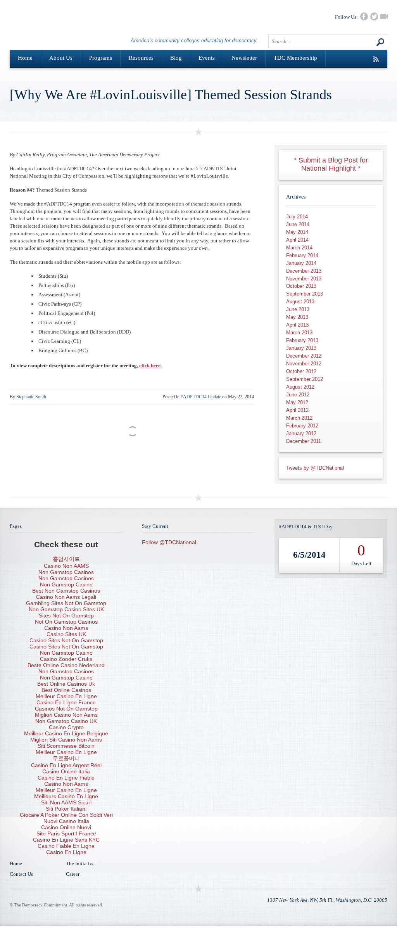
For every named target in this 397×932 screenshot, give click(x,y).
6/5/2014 (309, 555)
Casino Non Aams (66, 628)
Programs (100, 58)
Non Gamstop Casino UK (66, 721)
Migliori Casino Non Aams (66, 715)
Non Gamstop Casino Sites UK (66, 609)
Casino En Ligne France (66, 702)
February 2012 (302, 426)
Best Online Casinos (66, 690)
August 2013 (300, 301)
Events (206, 58)
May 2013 (297, 317)
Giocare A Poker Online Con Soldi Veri (66, 815)
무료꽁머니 (66, 758)
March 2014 (299, 248)
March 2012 (299, 418)
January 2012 (301, 433)
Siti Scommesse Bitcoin (66, 746)
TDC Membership (295, 58)
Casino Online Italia (66, 771)
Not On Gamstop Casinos (66, 622)
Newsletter (244, 58)
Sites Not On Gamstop (66, 615)
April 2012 (297, 410)
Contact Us (21, 874)
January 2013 (301, 348)
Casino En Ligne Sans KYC (66, 840)
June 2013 (297, 309)
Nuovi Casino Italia (66, 821)
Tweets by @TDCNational (315, 468)
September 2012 (304, 379)
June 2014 (297, 224)
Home (25, 58)
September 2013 (304, 294)
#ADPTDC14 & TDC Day (306, 526)
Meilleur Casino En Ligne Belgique (66, 733)
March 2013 (299, 332)
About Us (60, 58)
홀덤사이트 (66, 559)
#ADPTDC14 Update (201, 396)
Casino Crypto (66, 727)
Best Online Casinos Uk (66, 684)
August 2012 (300, 387)
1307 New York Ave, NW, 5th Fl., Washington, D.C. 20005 (327, 900)
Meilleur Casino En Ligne (66, 696)
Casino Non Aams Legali (66, 597)
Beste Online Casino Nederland (66, 665)
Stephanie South (31, 396)
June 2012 (297, 395)
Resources (141, 58)
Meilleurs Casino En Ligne (66, 796)
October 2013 (301, 286)
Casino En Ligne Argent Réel (66, 765)
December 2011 (303, 441)
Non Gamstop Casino (66, 584)
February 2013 (302, 340)
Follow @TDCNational (169, 542)
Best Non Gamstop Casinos (66, 591)
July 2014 (297, 217)
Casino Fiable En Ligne (66, 846)
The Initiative (80, 863)
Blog (176, 58)
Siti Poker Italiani (66, 809)
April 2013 (297, 325)
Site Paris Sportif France (66, 833)
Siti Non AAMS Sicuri (66, 802)
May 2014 (297, 232)
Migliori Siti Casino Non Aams (66, 740)
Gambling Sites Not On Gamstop (66, 603)
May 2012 (297, 402)
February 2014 (302, 255)
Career (72, 874)
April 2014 (297, 240)
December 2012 (303, 356)
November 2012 (303, 364)
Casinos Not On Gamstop (66, 708)
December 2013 (303, 271)
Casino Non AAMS (66, 566)
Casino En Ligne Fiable (66, 778)
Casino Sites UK (66, 634)
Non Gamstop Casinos (66, 572)
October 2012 (301, 371)
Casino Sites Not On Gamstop (66, 640)
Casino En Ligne (66, 852)
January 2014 (301, 263)
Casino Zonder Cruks (66, 659)
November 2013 (303, 279)
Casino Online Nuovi (66, 827)
